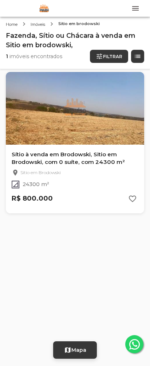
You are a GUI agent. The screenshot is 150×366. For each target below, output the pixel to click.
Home (11, 24)
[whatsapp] (134, 344)
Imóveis (38, 24)
